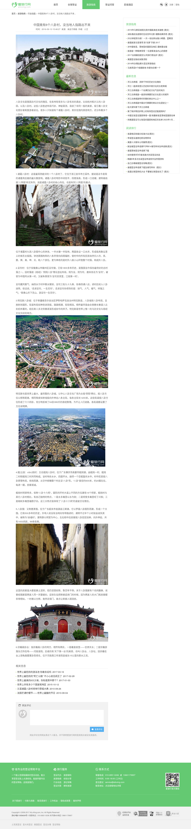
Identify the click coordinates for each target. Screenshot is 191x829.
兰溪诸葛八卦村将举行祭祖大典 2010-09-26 (39, 688)
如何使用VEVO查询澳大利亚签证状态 (144, 154)
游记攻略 (67, 782)
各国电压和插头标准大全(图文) (141, 133)
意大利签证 (28, 824)
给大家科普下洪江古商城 (138, 107)
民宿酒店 (128, 4)
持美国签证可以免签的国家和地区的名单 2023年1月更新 (152, 119)
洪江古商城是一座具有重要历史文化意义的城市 (148, 94)
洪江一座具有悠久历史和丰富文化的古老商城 (147, 86)
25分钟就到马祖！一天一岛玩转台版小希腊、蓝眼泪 (150, 38)
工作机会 (54, 800)
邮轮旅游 (67, 785)
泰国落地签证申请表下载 (138, 150)
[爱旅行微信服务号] (172, 774)
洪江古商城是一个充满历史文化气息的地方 (146, 90)
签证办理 (47, 824)
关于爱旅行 (17, 800)
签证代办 (57, 775)
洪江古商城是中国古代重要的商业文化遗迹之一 (148, 102)
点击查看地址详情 (113, 785)
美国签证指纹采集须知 (137, 59)
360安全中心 (140, 813)
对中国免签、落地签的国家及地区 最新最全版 (147, 46)
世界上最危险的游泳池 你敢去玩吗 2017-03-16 (40, 671)
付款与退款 (30, 800)
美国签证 (38, 824)
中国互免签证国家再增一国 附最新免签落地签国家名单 (151, 115)
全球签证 (72, 4)
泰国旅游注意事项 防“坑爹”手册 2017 (144, 42)
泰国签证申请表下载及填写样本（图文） (145, 167)
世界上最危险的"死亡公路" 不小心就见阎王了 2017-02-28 (46, 676)
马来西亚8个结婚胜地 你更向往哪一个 (144, 67)
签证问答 (109, 4)
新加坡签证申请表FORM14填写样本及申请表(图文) (150, 146)
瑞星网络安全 (171, 813)
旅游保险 (67, 775)
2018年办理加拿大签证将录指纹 (141, 63)
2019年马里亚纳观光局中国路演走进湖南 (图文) (148, 29)
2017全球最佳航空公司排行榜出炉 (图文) (145, 55)
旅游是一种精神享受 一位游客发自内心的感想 (147, 50)
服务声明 (77, 800)
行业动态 (32, 13)
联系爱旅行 (42, 800)
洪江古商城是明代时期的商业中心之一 (144, 98)
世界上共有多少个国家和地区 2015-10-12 (38, 684)
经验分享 (67, 778)
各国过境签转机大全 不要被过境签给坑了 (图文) (148, 171)
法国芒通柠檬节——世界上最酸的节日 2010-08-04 (42, 692)
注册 (171, 4)
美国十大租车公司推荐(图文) (140, 142)
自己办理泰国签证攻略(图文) (140, 163)
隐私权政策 (65, 800)
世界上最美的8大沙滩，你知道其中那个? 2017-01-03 (43, 680)
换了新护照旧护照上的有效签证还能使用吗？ (147, 111)
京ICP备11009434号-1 (20, 815)
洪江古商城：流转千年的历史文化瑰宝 (144, 81)
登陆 (177, 4)
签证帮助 (56, 824)
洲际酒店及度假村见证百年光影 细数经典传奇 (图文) (150, 34)
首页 (56, 4)
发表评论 (96, 729)
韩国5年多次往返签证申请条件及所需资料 (146, 158)
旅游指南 (91, 4)
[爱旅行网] (21, 3)
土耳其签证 (16, 824)
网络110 (155, 813)
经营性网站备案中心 (124, 813)
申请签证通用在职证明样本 (139, 137)
